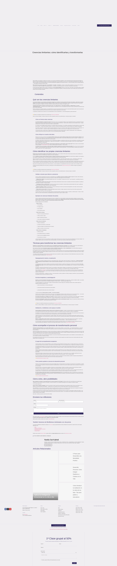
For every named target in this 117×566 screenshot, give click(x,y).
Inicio (38, 25)
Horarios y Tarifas (43, 433)
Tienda (78, 25)
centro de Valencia (42, 416)
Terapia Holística (37, 430)
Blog (66, 529)
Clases (45, 25)
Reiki (35, 427)
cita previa (51, 424)
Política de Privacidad (56, 529)
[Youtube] (10, 509)
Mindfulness (60, 510)
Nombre (35, 400)
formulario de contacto (68, 433)
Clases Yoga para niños (44, 509)
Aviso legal (51, 529)
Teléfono (35, 403)
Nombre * (42, 543)
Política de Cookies (63, 529)
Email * (60, 543)
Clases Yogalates (43, 511)
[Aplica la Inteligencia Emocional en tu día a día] (45, 475)
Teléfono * (42, 547)
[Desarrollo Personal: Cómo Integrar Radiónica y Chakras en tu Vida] (65, 473)
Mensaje (35, 407)
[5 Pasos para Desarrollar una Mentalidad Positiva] (65, 457)
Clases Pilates (43, 510)
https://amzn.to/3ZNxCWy (55, 114)
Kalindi (41, 25)
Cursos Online (74, 25)
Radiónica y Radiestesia (61, 513)
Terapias (49, 25)
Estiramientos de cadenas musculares (63, 514)
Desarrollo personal (61, 516)
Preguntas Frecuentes (67, 25)
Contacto (61, 25)
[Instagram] (8, 509)
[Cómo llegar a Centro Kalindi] (102, 513)
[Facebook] (6, 509)
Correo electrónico (61, 400)
